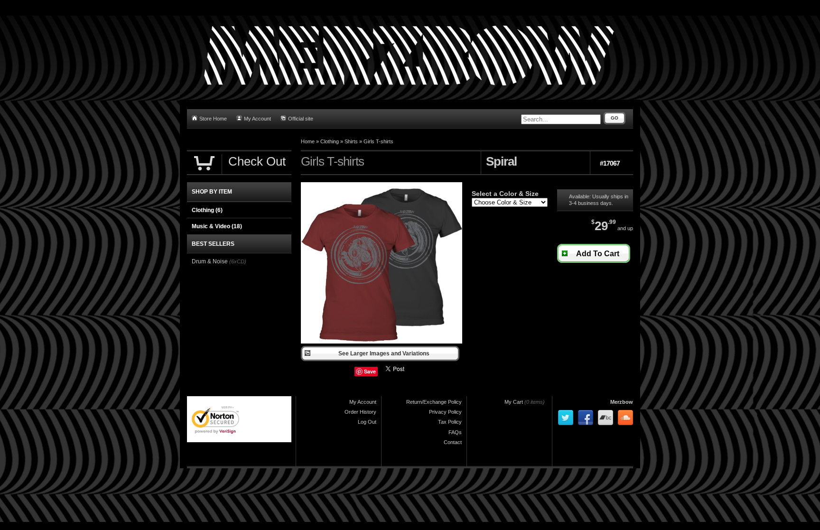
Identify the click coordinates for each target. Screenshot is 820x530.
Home (308, 141)
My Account (257, 118)
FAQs (455, 432)
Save (370, 371)
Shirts (351, 141)
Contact (453, 442)
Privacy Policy (445, 412)
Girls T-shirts (378, 141)
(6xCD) (237, 261)
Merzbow (621, 402)
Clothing (329, 141)
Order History (360, 412)
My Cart (513, 402)
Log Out (367, 422)
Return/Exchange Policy (434, 402)
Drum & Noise (210, 261)
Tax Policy (450, 422)
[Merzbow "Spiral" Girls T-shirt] (381, 341)
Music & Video (217, 226)
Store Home (213, 118)
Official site (300, 118)
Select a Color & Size (505, 193)
